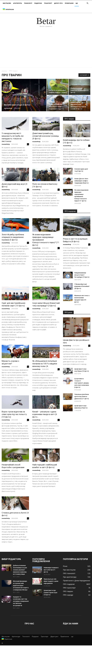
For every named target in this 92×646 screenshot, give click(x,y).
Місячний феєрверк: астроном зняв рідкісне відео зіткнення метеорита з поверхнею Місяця (21, 585)
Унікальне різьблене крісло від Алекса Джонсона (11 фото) (81, 397)
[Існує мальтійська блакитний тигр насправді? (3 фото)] (46, 293)
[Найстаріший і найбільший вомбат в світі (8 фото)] (46, 455)
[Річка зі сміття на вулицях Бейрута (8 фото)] (76, 226)
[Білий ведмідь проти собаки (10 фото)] (76, 130)
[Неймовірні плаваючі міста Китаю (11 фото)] (37, 570)
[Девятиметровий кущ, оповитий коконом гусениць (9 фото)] (46, 123)
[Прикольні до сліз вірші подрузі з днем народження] (37, 581)
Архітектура (17, 3)
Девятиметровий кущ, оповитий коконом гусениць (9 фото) (45, 136)
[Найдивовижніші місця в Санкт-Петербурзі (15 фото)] (68, 275)
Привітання (69, 3)
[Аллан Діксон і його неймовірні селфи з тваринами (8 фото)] (57, 103)
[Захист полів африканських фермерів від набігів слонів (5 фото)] (79, 103)
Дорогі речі (58, 3)
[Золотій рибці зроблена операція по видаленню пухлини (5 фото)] (15, 225)
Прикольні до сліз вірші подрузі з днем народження (51, 581)
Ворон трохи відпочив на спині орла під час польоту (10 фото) (14, 414)
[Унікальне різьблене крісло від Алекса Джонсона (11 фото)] (68, 396)
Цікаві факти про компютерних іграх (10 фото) (50, 593)
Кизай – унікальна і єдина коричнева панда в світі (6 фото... (44, 414)
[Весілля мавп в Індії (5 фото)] (24, 97)
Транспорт (48, 3)
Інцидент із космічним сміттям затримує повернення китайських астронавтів (21, 601)
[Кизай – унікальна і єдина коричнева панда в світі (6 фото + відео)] (46, 402)
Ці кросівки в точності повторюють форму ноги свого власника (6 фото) (81, 383)
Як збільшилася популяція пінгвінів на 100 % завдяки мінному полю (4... (44, 363)
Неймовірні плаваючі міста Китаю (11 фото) (51, 570)
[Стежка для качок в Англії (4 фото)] (15, 503)
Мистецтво (7, 3)
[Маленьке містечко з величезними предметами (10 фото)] (68, 297)
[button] (87, 3)
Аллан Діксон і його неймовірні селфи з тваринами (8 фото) (81, 181)
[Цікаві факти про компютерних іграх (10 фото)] (37, 592)
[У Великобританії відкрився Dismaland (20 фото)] (68, 286)
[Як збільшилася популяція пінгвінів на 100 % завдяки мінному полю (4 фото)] (46, 351)
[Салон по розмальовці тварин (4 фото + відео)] (57, 87)
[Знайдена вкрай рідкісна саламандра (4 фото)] (79, 87)
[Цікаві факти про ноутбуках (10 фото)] (68, 371)
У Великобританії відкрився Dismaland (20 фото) (81, 286)
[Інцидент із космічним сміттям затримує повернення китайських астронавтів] (6, 599)
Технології (28, 3)
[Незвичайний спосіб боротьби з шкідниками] (15, 455)
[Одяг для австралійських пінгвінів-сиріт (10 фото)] (15, 293)
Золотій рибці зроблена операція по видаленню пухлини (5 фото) (13, 237)
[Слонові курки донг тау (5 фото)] (68, 171)
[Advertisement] (46, 49)
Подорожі (38, 3)
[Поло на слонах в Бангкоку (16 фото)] (46, 174)
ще (77, 3)
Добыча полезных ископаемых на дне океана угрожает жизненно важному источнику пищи (20, 570)
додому (4, 71)
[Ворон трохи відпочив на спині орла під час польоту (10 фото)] (15, 402)
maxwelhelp (8, 108)
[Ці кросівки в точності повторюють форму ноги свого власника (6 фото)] (68, 381)
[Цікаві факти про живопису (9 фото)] (68, 408)
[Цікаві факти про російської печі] (76, 327)
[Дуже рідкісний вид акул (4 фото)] (15, 174)
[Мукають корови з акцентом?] (15, 351)
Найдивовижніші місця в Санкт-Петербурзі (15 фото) (81, 275)
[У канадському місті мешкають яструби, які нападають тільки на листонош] (15, 123)
